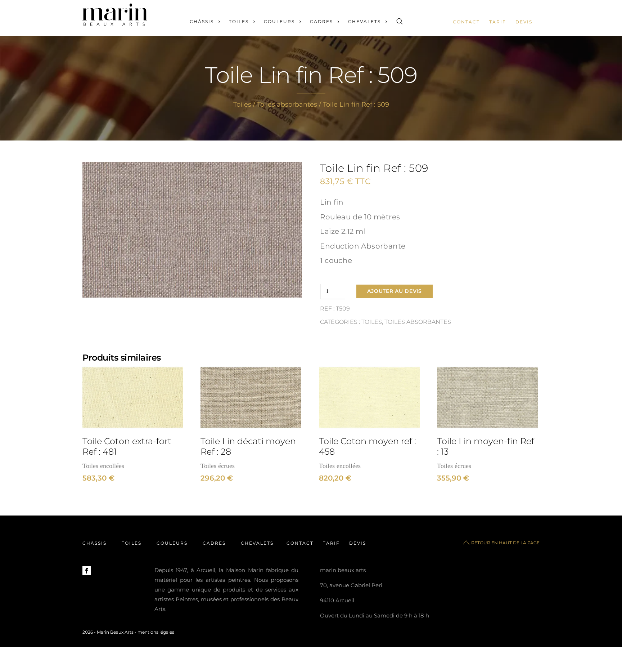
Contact (466, 21)
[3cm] (132, 397)
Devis (523, 21)
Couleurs (279, 21)
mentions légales (156, 632)
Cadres (321, 21)
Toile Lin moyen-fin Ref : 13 (485, 446)
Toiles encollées (103, 465)
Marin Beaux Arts (115, 632)
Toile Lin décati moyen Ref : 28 (248, 446)
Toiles (239, 21)
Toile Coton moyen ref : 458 (367, 446)
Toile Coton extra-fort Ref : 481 (126, 446)
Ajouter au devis (394, 291)
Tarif (497, 21)
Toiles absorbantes (287, 104)
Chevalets (364, 21)
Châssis (202, 21)
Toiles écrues (217, 465)
